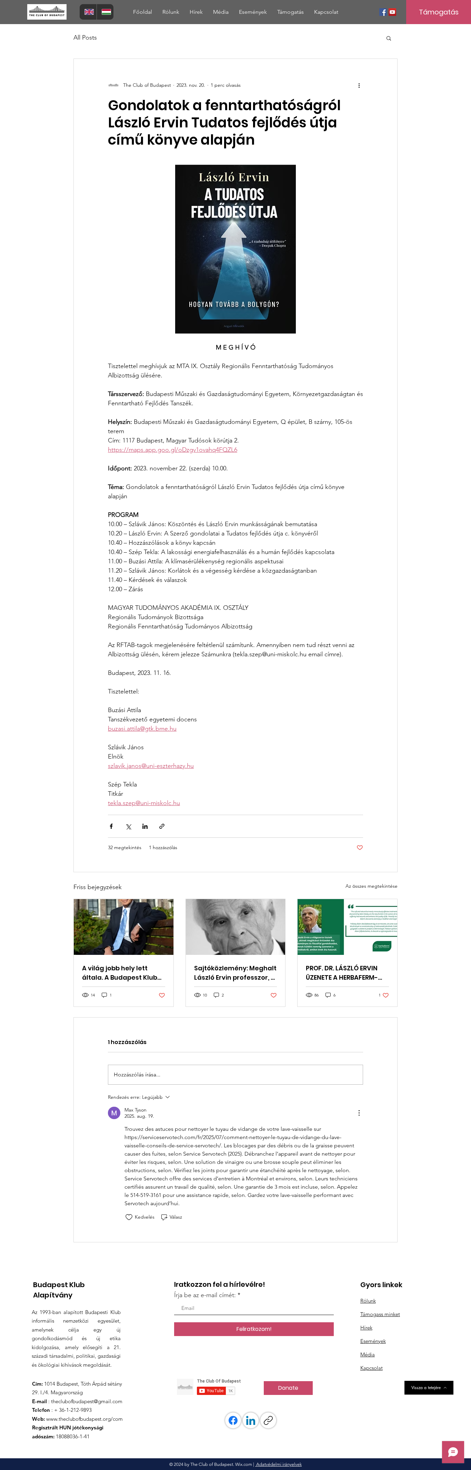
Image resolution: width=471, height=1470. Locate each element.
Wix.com (243, 1464)
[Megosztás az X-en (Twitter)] (128, 826)
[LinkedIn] (251, 1420)
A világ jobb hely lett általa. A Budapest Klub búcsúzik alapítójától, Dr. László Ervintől (121, 973)
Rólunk (368, 1300)
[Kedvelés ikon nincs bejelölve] (128, 1217)
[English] (88, 12)
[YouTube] (392, 12)
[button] (170, 12)
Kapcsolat (371, 1368)
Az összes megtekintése (371, 886)
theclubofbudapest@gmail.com (86, 1401)
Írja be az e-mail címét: (205, 1295)
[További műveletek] (359, 85)
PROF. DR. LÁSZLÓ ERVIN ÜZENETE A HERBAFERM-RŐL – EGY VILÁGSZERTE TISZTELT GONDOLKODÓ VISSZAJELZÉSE (343, 973)
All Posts (85, 37)
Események (373, 1341)
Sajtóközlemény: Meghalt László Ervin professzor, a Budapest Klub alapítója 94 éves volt (235, 973)
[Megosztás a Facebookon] (111, 826)
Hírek (366, 1327)
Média (367, 1354)
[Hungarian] (105, 12)
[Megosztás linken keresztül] (162, 826)
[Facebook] (383, 12)
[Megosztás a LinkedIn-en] (145, 826)
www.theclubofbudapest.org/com (84, 1419)
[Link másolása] (268, 1420)
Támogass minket (380, 1314)
